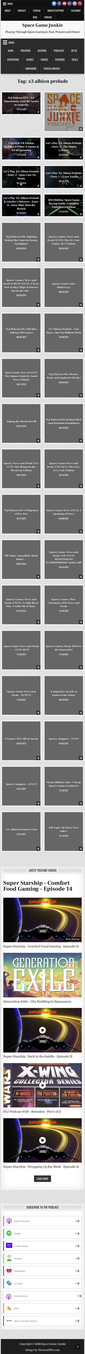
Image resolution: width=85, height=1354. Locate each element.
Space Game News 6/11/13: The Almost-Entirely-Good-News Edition (21, 376)
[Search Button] (80, 3)
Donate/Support (55, 10)
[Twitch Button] (69, 3)
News (10, 50)
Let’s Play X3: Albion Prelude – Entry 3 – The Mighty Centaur (64, 146)
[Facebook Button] (59, 3)
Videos (44, 59)
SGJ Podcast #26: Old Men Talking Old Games (21, 331)
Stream (36, 10)
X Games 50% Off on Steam (21, 739)
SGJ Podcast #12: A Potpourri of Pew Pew (21, 512)
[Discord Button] (74, 3)
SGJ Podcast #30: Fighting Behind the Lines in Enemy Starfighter (21, 240)
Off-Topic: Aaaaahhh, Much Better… (21, 557)
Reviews (42, 50)
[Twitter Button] (54, 3)
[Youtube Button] (64, 3)
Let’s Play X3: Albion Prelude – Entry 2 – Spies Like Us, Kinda (21, 175)
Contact (22, 10)
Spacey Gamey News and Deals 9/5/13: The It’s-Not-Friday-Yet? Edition (63, 240)
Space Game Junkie (42, 25)
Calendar (75, 10)
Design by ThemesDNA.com (42, 1350)
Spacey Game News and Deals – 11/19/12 (21, 693)
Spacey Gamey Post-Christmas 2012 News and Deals (64, 603)
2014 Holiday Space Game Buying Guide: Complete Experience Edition (63, 203)
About (8, 10)
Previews (26, 50)
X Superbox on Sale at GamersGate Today (63, 693)
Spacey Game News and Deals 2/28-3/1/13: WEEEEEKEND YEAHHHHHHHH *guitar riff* (64, 558)
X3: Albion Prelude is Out (21, 829)
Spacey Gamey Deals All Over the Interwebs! (64, 648)
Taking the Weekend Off (21, 421)
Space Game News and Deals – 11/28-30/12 (21, 648)
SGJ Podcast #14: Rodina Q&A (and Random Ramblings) (63, 421)
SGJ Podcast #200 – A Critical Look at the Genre (64, 109)
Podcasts (59, 50)
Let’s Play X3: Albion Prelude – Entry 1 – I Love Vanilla (64, 175)
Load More (42, 1179)
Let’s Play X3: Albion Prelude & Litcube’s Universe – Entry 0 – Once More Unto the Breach (21, 203)
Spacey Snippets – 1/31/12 (21, 784)
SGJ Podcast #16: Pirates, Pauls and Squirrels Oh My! (64, 376)
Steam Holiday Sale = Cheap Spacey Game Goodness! (64, 784)
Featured (60, 59)
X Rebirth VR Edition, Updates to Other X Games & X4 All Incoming (21, 146)
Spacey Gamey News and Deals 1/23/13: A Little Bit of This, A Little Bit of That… (21, 603)
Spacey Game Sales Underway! (64, 285)
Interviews (13, 59)
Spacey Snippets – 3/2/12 (64, 739)
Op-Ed (74, 50)
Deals (75, 59)
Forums (48, 17)
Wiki (35, 17)
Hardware (31, 68)
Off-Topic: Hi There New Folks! (64, 829)
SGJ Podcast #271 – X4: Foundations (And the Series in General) (21, 101)
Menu (10, 3)
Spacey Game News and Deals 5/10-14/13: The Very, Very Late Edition (63, 467)
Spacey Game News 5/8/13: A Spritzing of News (63, 512)
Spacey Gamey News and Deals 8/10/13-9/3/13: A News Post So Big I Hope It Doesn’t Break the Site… (21, 286)
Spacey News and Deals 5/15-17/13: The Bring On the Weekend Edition (21, 467)
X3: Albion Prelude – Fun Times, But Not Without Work (63, 331)
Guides (29, 59)
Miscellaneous (52, 68)
